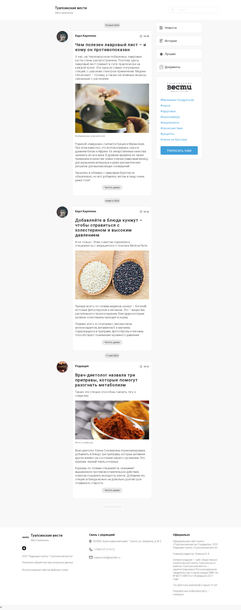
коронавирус (171, 117)
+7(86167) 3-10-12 (104, 549)
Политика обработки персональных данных (47, 562)
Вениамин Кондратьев (178, 100)
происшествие (172, 128)
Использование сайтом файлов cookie (45, 569)
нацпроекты (170, 122)
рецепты (168, 134)
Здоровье (169, 111)
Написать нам (179, 150)
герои (166, 105)
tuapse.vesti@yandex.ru (107, 557)
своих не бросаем (174, 139)
